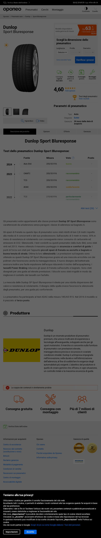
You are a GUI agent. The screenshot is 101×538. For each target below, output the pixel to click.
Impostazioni (12, 532)
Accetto (30, 532)
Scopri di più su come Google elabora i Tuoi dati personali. (56, 525)
